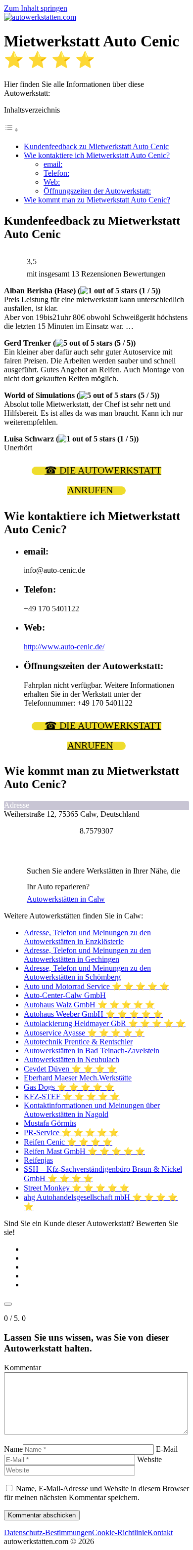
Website (149, 1459)
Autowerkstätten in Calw (66, 899)
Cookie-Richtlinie (119, 1532)
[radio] (106, 1249)
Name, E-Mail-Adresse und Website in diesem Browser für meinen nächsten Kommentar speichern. (96, 1493)
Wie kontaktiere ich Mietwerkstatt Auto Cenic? (97, 155)
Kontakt (160, 1532)
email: (53, 164)
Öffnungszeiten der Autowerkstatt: (97, 191)
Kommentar (22, 1367)
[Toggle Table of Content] (11, 129)
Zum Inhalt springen (35, 8)
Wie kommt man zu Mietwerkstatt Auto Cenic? (97, 200)
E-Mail (167, 1449)
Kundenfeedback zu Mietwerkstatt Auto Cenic (96, 146)
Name (13, 1449)
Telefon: (56, 173)
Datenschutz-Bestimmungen (48, 1532)
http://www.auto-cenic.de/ (64, 646)
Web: (52, 182)
